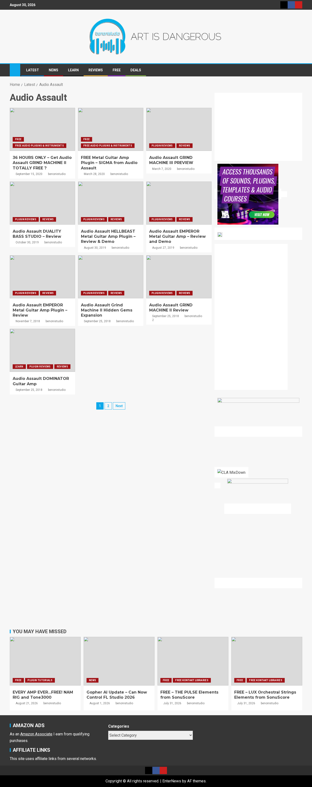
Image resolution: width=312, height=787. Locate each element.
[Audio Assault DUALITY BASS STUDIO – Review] (42, 203)
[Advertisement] (261, 130)
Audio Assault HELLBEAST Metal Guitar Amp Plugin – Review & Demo (108, 236)
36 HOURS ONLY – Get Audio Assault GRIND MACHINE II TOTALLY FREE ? (42, 162)
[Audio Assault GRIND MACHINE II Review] (179, 276)
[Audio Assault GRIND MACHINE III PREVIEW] (179, 129)
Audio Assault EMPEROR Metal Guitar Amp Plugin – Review (40, 310)
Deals (135, 70)
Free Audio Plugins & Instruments (39, 145)
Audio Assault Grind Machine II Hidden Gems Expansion (106, 310)
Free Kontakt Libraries (191, 680)
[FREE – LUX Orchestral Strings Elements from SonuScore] (266, 661)
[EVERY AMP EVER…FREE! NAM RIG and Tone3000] (45, 661)
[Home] (15, 69)
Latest (32, 70)
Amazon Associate (36, 734)
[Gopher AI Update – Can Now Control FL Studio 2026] (119, 661)
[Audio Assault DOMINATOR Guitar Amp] (42, 350)
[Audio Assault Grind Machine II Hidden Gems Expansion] (110, 276)
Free (117, 70)
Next (119, 406)
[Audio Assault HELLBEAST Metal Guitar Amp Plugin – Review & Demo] (110, 203)
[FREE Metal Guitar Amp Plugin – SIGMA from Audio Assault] (110, 129)
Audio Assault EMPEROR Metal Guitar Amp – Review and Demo (177, 236)
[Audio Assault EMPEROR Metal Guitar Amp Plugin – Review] (42, 276)
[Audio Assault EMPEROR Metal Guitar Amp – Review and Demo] (179, 203)
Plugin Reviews (162, 145)
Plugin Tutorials (40, 680)
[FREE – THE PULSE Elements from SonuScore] (192, 661)
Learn (73, 70)
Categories (118, 726)
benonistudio (57, 174)
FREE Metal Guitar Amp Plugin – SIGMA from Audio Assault (109, 162)
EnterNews (171, 781)
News (53, 70)
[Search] (298, 70)
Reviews (95, 70)
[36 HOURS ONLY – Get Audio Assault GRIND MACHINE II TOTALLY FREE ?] (42, 129)
